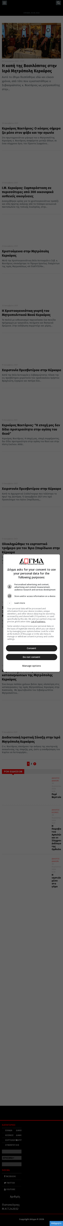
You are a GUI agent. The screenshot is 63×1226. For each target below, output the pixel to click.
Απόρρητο (56, 1223)
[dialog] (31, 613)
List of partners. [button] (38, 621)
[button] (31, 603)
